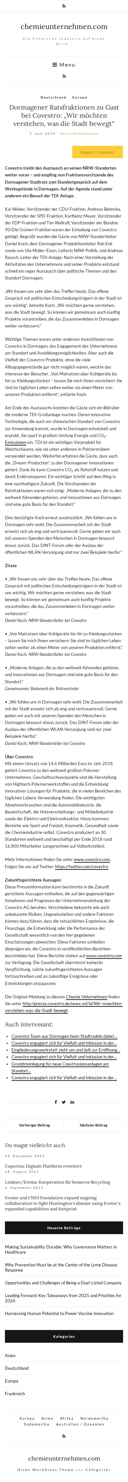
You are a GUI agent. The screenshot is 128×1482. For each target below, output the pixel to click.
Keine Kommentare (79, 133)
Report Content (98, 152)
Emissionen (15, 442)
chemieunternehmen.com (64, 26)
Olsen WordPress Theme (45, 1470)
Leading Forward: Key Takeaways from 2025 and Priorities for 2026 (63, 1298)
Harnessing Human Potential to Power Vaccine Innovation (59, 1313)
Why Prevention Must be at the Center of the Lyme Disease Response (61, 1267)
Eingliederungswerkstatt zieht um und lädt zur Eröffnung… (65, 1049)
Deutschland (54, 97)
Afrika (67, 1418)
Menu (66, 64)
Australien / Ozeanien (80, 1424)
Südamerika (37, 1424)
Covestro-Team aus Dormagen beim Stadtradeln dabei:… (64, 1036)
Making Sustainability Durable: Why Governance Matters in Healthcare (61, 1249)
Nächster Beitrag (93, 1125)
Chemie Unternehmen (86, 996)
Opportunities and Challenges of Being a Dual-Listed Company (63, 1282)
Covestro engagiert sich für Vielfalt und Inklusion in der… (64, 1043)
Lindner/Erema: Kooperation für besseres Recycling (57, 1182)
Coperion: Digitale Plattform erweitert (43, 1166)
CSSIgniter (98, 1470)
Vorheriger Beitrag (34, 1125)
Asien (10, 1355)
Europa (80, 97)
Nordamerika (94, 1418)
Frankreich (15, 1393)
